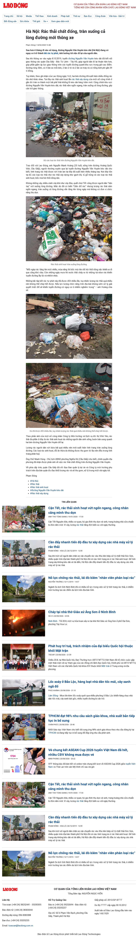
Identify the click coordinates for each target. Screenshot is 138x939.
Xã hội (19, 16)
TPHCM (52, 733)
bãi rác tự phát (51, 53)
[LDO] (23, 519)
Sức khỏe (24, 21)
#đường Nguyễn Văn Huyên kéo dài (47, 490)
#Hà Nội (34, 481)
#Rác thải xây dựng (39, 493)
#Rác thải (34, 484)
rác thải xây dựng (80, 79)
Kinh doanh (52, 16)
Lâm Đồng (53, 695)
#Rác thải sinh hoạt (39, 487)
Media (29, 16)
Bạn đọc (88, 16)
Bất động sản (10, 21)
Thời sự (76, 16)
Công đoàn (100, 16)
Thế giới (36, 21)
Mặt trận (105, 666)
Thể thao (39, 16)
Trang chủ (8, 16)
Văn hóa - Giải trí (116, 16)
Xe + (45, 21)
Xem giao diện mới (60, 21)
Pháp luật (65, 16)
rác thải (80, 525)
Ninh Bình (52, 621)
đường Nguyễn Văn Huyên (81, 58)
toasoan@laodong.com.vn (20, 925)
